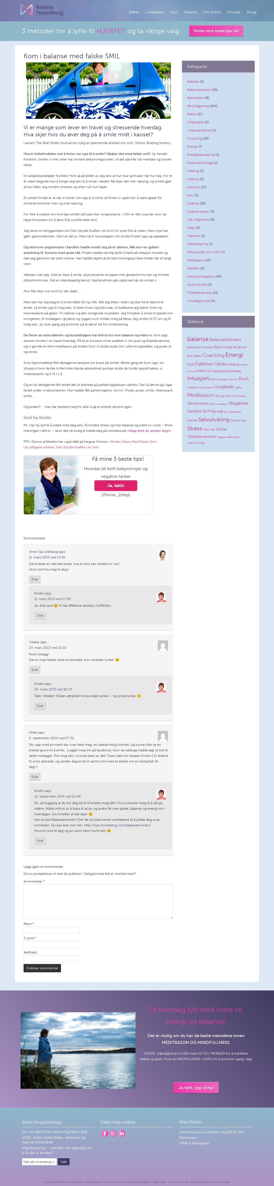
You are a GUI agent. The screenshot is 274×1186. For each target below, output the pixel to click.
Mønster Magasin (218, 404)
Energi (192, 146)
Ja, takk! (115, 485)
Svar (34, 579)
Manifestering (197, 244)
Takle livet (209, 429)
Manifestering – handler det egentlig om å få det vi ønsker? (57, 1150)
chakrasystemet (199, 130)
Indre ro (203, 370)
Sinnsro (235, 420)
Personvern (188, 1138)
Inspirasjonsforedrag (226, 371)
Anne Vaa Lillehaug (43, 552)
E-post (30, 938)
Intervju (193, 179)
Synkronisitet (197, 285)
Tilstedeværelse (199, 293)
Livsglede (224, 387)
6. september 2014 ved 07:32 (51, 738)
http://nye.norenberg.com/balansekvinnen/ (117, 825)
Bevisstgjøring (198, 106)
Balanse (193, 81)
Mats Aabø (224, 1182)
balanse (198, 339)
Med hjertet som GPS (203, 252)
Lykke (238, 387)
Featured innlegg (200, 163)
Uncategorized (198, 301)
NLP (206, 411)
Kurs (244, 378)
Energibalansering (201, 155)
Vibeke (34, 642)
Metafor (193, 268)
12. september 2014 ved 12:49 (57, 796)
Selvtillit (192, 420)
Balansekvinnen (199, 90)
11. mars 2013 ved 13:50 (47, 557)
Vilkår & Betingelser (194, 1143)
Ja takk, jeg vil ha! (196, 1087)
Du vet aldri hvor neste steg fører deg (54, 1131)
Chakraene (195, 122)
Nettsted (30, 952)
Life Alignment (198, 220)
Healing (193, 171)
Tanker (221, 429)
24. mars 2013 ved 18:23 (53, 689)
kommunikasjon (219, 379)
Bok (190, 356)
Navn (29, 924)
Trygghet (221, 437)
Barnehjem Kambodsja (200, 347)
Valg (201, 442)
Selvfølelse (235, 412)
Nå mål (217, 411)
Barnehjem (195, 98)
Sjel (243, 420)
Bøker (192, 114)
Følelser (204, 364)
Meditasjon (195, 260)
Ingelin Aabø (159, 1182)
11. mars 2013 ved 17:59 (52, 599)
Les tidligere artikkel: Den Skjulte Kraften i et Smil (61, 447)
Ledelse (193, 203)
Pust (226, 412)
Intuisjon (193, 187)
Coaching (194, 138)
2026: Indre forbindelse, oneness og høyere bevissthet (53, 1140)
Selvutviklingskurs (200, 276)
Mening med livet (226, 395)
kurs (190, 195)
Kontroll (233, 379)
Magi (191, 228)
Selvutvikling (213, 419)
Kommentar (34, 881)
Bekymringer (223, 347)
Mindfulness (197, 403)
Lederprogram (198, 211)
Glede (220, 364)
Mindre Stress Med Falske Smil (133, 442)
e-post (206, 1132)
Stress (194, 428)
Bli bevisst (240, 347)
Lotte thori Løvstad (113, 1182)
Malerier (193, 236)
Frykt (191, 364)
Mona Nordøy (181, 1182)
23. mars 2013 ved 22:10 (47, 648)
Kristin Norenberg (41, 10)
